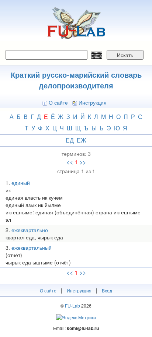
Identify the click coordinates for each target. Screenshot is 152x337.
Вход (107, 290)
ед (70, 140)
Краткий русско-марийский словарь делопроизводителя (76, 80)
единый (20, 182)
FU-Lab (72, 305)
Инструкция (93, 102)
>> (82, 162)
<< (69, 162)
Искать (125, 55)
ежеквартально (29, 230)
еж (81, 140)
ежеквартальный (31, 247)
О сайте (58, 102)
